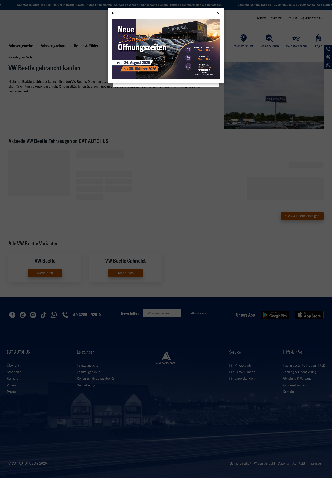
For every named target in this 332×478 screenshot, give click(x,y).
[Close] (218, 13)
